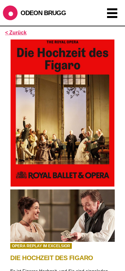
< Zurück (16, 32)
